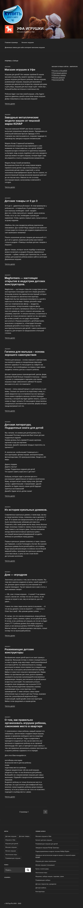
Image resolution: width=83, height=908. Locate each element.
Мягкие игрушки (10, 851)
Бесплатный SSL (58, 80)
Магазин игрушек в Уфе (20, 69)
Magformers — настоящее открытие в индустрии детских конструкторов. (25, 281)
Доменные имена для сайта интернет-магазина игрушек (25, 47)
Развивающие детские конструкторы (19, 650)
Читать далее (10, 103)
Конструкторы (40, 891)
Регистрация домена (60, 73)
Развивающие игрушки (12, 858)
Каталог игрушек (28, 42)
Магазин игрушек (11, 847)
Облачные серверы (59, 75)
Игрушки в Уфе (10, 840)
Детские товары (24, 836)
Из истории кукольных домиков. (26, 509)
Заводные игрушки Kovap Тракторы (47, 848)
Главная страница (11, 42)
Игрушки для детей (11, 843)
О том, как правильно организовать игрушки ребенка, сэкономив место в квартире (25, 723)
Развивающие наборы (43, 880)
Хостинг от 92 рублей (60, 71)
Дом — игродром (16, 574)
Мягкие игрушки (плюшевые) (45, 865)
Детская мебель (41, 888)
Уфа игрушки (30, 28)
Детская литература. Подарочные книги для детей (24, 426)
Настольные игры (11, 854)
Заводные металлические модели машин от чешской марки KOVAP (22, 120)
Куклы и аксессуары (42, 869)
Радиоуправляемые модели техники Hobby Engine (52, 851)
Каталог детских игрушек (44, 840)
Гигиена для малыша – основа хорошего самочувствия (24, 353)
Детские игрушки (10, 836)
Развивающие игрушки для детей (47, 844)
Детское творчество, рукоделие (46, 884)
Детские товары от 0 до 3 (21, 201)
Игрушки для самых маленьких (46, 861)
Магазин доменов (59, 77)
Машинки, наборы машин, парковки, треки (50, 876)
